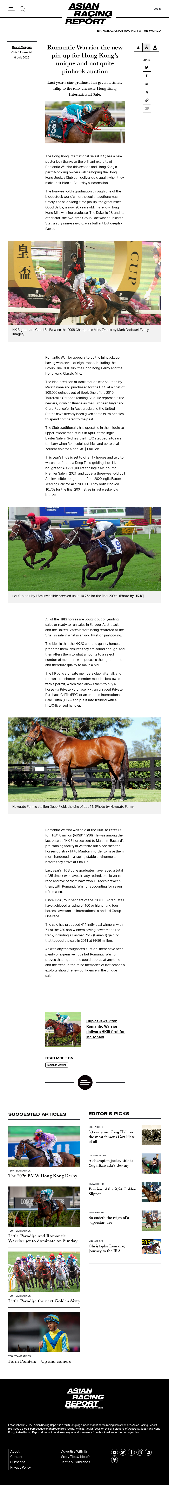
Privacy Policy (20, 1467)
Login (157, 9)
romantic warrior (56, 1065)
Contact (16, 1457)
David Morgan (22, 47)
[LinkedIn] (147, 84)
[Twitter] (147, 67)
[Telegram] (147, 92)
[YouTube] (114, 1452)
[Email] (147, 108)
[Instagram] (139, 1452)
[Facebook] (147, 75)
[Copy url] (147, 100)
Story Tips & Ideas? (75, 1457)
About (15, 1451)
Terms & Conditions (75, 1462)
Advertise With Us (74, 1451)
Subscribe (17, 1462)
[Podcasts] (114, 1459)
